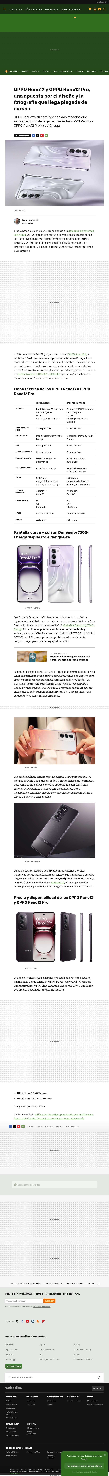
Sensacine (51, 1400)
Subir (95, 1388)
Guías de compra (47, 1349)
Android (50, 1126)
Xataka (9, 1400)
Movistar (46, 71)
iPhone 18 (79, 71)
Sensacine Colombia (51, 1456)
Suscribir (49, 1301)
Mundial (25, 71)
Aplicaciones (11, 1349)
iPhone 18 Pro (66, 71)
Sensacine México (54, 1452)
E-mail (46, 135)
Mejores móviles (35, 1283)
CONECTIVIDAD (15, 9)
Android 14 (57, 882)
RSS (38, 1321)
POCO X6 (42, 374)
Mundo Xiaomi (12, 1417)
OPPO (39, 1126)
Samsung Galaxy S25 (54, 1283)
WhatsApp (91, 71)
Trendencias (11, 1428)
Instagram (95, 9)
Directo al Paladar (74, 1400)
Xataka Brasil (11, 1455)
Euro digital (13, 71)
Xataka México (12, 1452)
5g (41, 1354)
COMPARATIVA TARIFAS (71, 9)
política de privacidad (41, 1306)
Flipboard (90, 9)
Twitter (104, 9)
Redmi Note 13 (26, 374)
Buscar (99, 1377)
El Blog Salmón (32, 1428)
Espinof (50, 1404)
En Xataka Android (60, 653)
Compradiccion (12, 1435)
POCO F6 (55, 374)
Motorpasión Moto (95, 1404)
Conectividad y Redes (83, 1359)
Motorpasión (92, 1400)
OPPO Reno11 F (77, 354)
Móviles (35, 71)
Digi (55, 71)
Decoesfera (11, 1431)
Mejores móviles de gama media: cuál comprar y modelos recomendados (70, 658)
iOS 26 (82, 1283)
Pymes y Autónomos (31, 1432)
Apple (42, 1344)
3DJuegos (30, 1400)
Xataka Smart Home (11, 1413)
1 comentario (23, 135)
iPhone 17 (71, 1283)
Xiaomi (77, 1344)
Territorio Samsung (82, 1349)
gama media (73, 1126)
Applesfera (10, 1408)
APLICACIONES (51, 9)
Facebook (33, 135)
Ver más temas (14, 1366)
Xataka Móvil (11, 1404)
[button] (30, 219)
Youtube (99, 9)
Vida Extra (30, 1404)
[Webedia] (103, 2)
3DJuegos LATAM (33, 1452)
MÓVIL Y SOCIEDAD (33, 9)
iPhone (77, 1354)
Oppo (60, 1126)
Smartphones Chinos (49, 1359)
